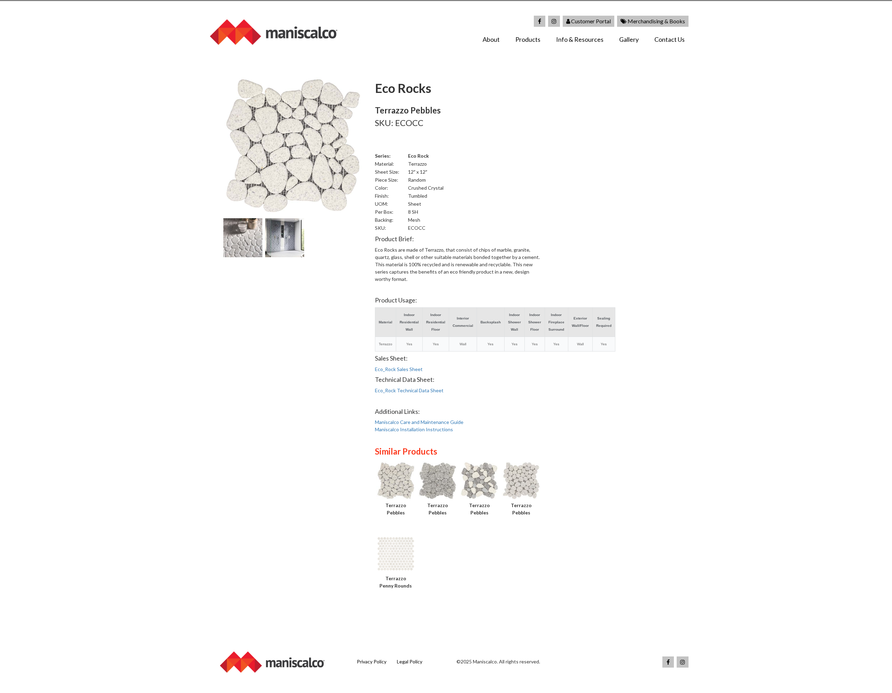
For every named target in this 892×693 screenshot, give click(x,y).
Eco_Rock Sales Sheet (399, 369)
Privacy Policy (371, 661)
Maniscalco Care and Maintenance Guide (419, 422)
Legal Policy (409, 661)
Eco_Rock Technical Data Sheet (409, 390)
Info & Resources (579, 39)
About (491, 39)
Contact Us (669, 39)
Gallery (629, 39)
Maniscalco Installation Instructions (414, 429)
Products (527, 39)
